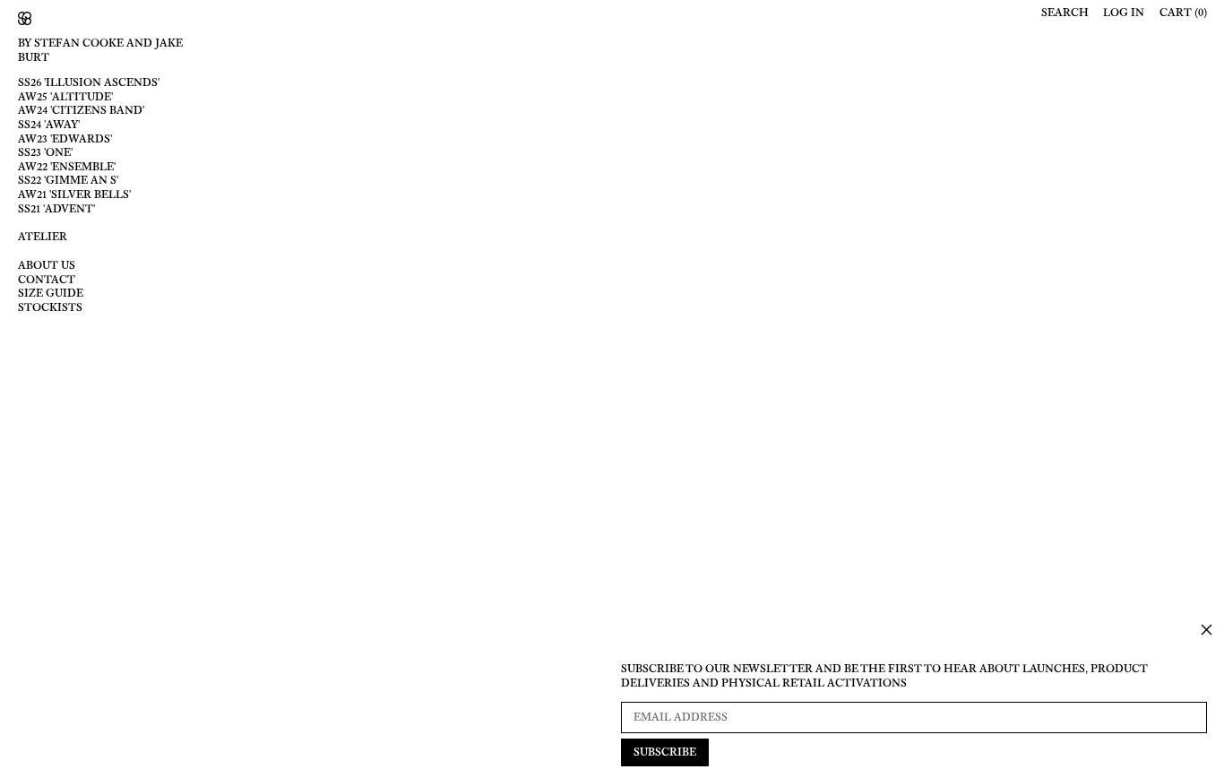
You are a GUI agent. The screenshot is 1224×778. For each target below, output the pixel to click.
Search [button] (1065, 13)
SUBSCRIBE (665, 752)
